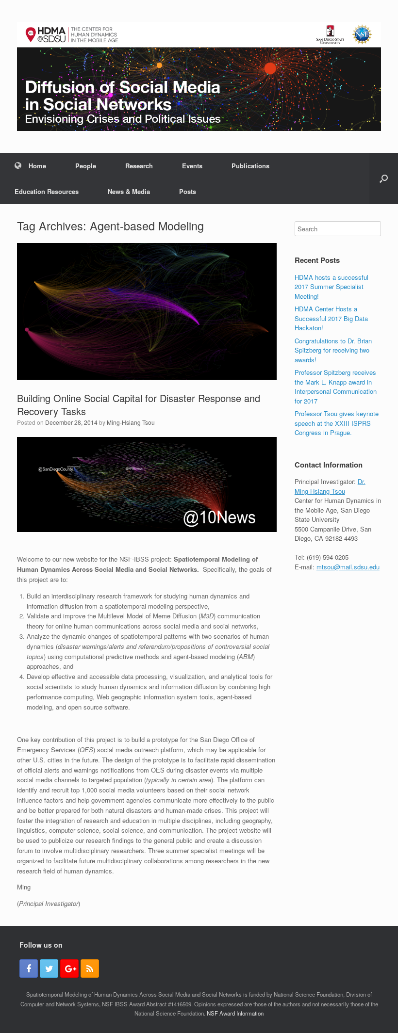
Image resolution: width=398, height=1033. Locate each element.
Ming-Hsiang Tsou (131, 422)
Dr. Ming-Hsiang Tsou (330, 486)
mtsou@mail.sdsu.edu (348, 566)
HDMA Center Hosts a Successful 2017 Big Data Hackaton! (331, 318)
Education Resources (47, 191)
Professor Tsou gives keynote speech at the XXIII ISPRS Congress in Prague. (337, 423)
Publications (250, 165)
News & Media (129, 191)
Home (37, 165)
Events (192, 165)
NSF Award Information (235, 1013)
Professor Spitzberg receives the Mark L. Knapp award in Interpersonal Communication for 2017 (336, 386)
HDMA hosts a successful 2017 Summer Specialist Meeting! (331, 287)
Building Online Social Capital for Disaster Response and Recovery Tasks (138, 404)
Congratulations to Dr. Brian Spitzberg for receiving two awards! (333, 350)
